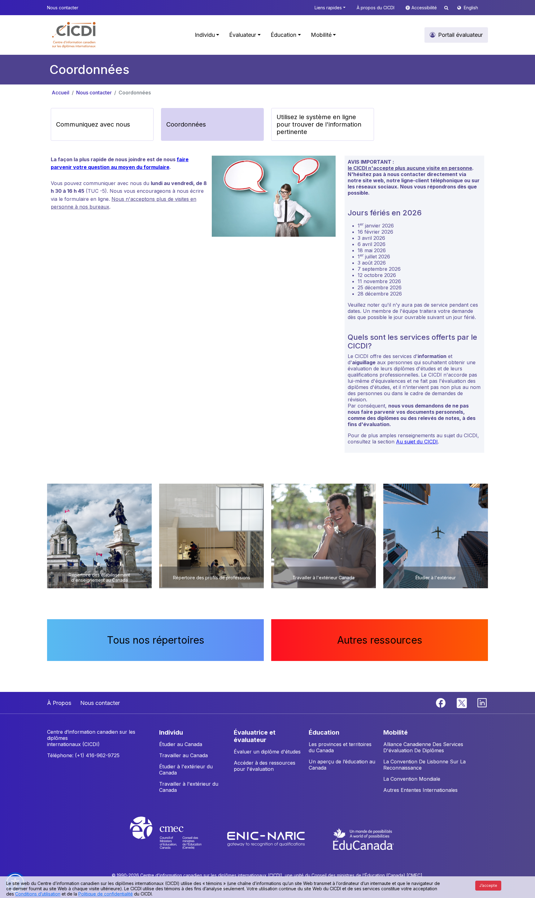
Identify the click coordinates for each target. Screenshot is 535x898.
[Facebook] (441, 702)
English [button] (471, 7)
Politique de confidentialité (105, 893)
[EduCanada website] (363, 838)
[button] (74, 35)
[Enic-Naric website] (266, 838)
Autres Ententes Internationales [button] (420, 790)
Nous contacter (94, 92)
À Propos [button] (59, 703)
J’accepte (488, 885)
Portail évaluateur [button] (460, 35)
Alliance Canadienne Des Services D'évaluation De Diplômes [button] (423, 747)
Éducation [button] (283, 35)
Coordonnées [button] (186, 124)
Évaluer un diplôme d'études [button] (267, 752)
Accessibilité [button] (424, 7)
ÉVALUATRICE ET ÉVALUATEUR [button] (255, 736)
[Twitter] (462, 702)
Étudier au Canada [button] (180, 744)
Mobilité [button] (321, 35)
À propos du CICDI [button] (375, 7)
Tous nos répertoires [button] (155, 640)
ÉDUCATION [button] (324, 732)
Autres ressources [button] (379, 640)
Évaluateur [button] (242, 35)
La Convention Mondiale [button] (411, 779)
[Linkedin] (482, 702)
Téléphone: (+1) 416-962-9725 (83, 755)
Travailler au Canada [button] (183, 755)
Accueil (60, 92)
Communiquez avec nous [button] (93, 124)
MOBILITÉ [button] (395, 732)
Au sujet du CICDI (417, 441)
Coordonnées (135, 92)
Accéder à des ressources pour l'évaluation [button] (264, 766)
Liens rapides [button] (328, 7)
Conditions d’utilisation (37, 893)
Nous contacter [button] (62, 7)
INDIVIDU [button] (171, 732)
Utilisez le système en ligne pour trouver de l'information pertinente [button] (318, 124)
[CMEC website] (174, 838)
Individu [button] (205, 35)
